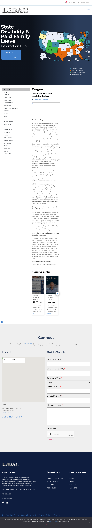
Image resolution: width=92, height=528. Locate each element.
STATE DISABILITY (53, 481)
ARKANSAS (7, 94)
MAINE (6, 116)
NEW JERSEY (8, 129)
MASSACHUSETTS (9, 121)
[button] (88, 9)
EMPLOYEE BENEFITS (55, 478)
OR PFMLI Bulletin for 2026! (37, 302)
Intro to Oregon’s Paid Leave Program (51, 302)
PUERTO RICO (8, 137)
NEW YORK (7, 132)
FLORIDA (6, 111)
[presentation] (60, 434)
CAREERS (72, 485)
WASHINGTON (8, 154)
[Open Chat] (2, 322)
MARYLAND (7, 119)
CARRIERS (73, 488)
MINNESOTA (7, 124)
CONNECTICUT (8, 103)
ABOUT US (73, 478)
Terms (57, 515)
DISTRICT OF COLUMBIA (11, 108)
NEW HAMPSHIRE (9, 127)
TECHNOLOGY (52, 488)
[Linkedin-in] (7, 503)
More (34, 313)
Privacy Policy (45, 515)
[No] (89, 522)
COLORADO (7, 100)
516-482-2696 (29, 344)
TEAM (71, 481)
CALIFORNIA (7, 97)
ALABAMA (7, 92)
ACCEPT (46, 525)
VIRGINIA (6, 151)
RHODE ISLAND (8, 140)
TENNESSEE (7, 143)
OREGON (6, 135)
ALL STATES (8, 89)
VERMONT (7, 148)
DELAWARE (7, 105)
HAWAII (6, 113)
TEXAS (6, 145)
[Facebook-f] (3, 503)
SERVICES (50, 485)
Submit (51, 439)
